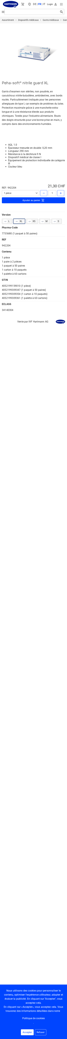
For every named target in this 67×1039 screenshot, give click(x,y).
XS (34, 221)
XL (21, 221)
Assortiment (8, 20)
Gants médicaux (51, 20)
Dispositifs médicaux (28, 20)
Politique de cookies (33, 1018)
